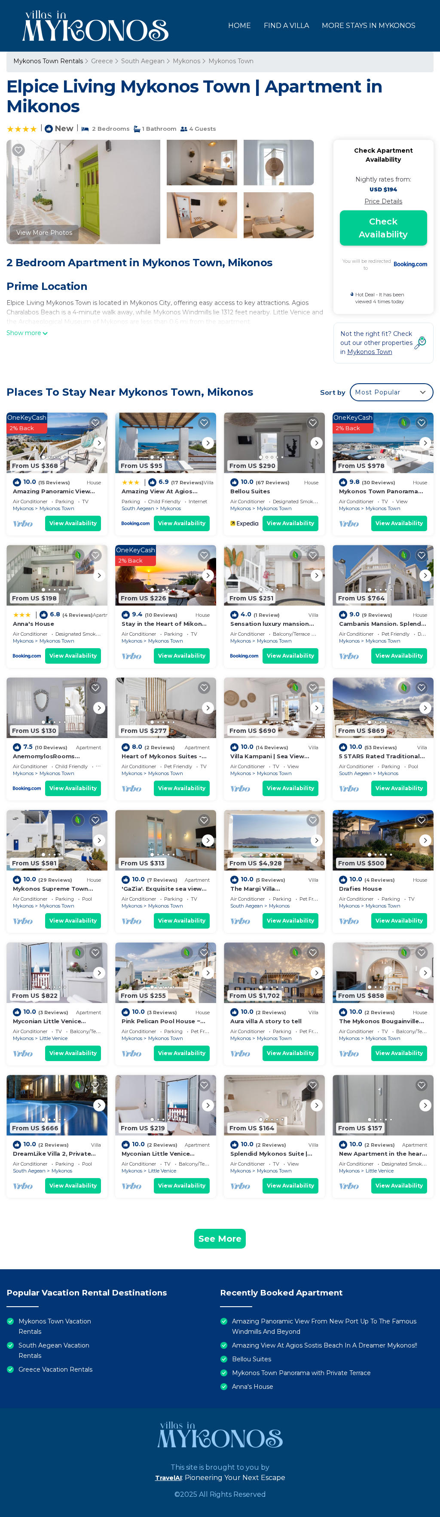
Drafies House (360, 888)
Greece (102, 61)
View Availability (73, 523)
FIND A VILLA (286, 26)
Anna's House (33, 623)
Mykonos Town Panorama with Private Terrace (301, 1373)
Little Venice (53, 1038)
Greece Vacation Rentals (55, 1369)
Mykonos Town (231, 61)
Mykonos (186, 61)
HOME (239, 26)
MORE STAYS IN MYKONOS (369, 26)
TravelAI (168, 1478)
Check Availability (383, 228)
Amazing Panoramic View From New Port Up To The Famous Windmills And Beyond (324, 1326)
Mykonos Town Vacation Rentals (54, 1326)
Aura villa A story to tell (265, 1021)
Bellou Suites (250, 491)
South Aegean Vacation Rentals (53, 1351)
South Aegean (143, 61)
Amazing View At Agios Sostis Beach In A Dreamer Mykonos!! (324, 1345)
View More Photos (44, 233)
